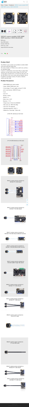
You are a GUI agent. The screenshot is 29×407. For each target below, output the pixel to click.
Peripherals (11, 5)
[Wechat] (5, 53)
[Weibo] (7, 53)
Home (2, 5)
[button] (26, 17)
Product (6, 5)
